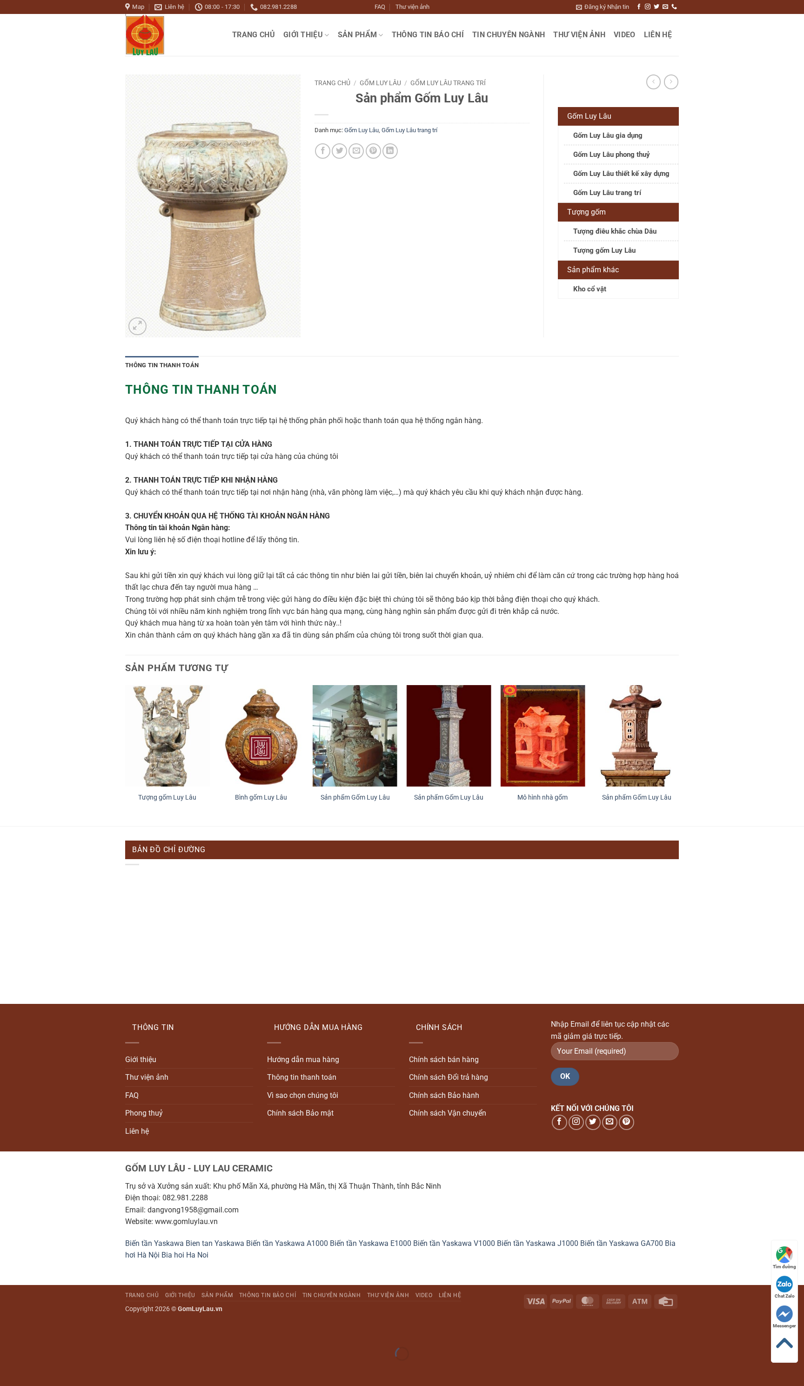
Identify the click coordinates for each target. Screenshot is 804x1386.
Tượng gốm (586, 212)
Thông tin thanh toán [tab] (162, 365)
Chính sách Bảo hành (444, 1095)
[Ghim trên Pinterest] (373, 151)
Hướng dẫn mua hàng (303, 1059)
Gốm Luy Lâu (380, 83)
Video (625, 34)
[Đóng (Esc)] (91, 1330)
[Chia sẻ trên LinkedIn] (390, 151)
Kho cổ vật (589, 289)
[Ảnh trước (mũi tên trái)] (9, 1370)
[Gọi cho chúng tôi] (674, 7)
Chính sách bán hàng (444, 1059)
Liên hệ (658, 34)
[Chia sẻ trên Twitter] (339, 151)
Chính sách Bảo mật (300, 1113)
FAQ (380, 6)
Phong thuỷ (144, 1113)
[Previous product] (671, 81)
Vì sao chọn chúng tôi (302, 1095)
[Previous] (126, 754)
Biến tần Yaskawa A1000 (287, 1243)
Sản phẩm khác (593, 269)
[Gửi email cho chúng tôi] (665, 7)
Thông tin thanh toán (301, 1077)
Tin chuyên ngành (508, 34)
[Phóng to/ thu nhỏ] (9, 1330)
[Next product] (653, 81)
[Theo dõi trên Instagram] (647, 7)
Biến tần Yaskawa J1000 (537, 1243)
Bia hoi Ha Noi (184, 1255)
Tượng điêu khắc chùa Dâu (615, 231)
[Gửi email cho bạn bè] (356, 151)
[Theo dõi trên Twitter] (656, 7)
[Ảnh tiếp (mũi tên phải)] (36, 1370)
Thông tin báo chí (428, 34)
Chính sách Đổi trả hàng (448, 1077)
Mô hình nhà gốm (542, 797)
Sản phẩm (357, 34)
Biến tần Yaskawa (154, 1243)
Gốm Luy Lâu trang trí (448, 83)
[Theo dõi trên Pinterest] (626, 1122)
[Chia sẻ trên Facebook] (322, 151)
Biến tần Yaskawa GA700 (621, 1243)
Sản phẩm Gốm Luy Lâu (355, 797)
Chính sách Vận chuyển (447, 1113)
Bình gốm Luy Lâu (261, 797)
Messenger (784, 1325)
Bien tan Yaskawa (215, 1243)
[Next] (678, 754)
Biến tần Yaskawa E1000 (370, 1243)
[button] (602, 7)
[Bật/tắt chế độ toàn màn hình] (36, 1330)
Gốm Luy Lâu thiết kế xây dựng (621, 173)
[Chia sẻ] (63, 1330)
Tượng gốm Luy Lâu (604, 250)
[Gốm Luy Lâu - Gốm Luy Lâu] (171, 35)
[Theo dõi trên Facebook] (639, 7)
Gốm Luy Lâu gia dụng (608, 135)
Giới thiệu (303, 34)
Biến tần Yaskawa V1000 (454, 1243)
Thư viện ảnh (412, 6)
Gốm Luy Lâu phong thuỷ (611, 154)
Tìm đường (784, 1266)
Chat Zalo (785, 1296)
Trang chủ (253, 34)
